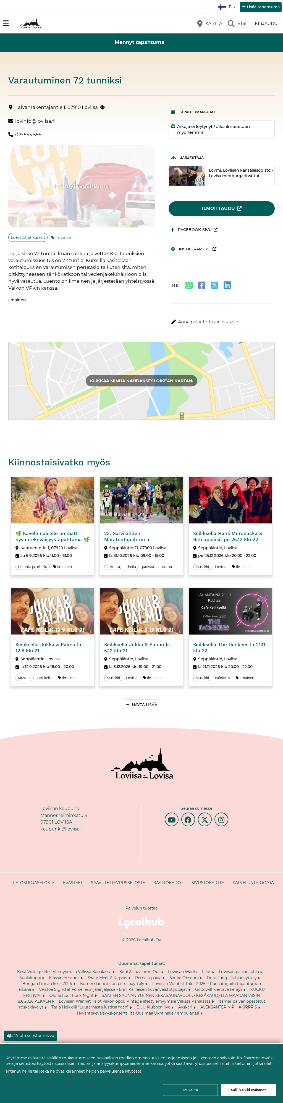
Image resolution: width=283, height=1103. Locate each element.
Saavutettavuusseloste (118, 882)
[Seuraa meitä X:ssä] (205, 819)
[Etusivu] (30, 23)
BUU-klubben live (154, 1007)
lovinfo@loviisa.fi (35, 121)
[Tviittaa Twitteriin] (214, 285)
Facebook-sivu (195, 229)
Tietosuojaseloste (33, 882)
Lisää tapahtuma (263, 6)
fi (232, 5)
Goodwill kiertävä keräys (219, 989)
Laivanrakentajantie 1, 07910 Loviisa (56, 107)
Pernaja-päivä (149, 977)
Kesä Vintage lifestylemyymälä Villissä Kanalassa (64, 971)
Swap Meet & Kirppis (108, 977)
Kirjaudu (266, 23)
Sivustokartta (208, 882)
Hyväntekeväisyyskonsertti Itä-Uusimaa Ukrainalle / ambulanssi (138, 1013)
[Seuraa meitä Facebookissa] (188, 819)
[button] (222, 322)
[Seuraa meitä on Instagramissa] (221, 819)
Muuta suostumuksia (34, 1035)
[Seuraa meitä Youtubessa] (172, 819)
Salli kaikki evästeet (248, 1090)
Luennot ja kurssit (28, 237)
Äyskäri (185, 1007)
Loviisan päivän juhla (239, 971)
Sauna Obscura (184, 977)
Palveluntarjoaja (253, 882)
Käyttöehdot (168, 882)
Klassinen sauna (65, 977)
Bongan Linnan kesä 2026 (47, 983)
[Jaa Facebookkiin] (201, 285)
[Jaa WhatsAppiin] (189, 285)
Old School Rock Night (72, 995)
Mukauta (190, 1090)
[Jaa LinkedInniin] (227, 285)
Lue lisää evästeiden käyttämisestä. (181, 1070)
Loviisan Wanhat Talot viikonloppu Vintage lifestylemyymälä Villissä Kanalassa (135, 1001)
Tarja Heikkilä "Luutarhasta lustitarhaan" (90, 1007)
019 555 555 (28, 134)
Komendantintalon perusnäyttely (112, 983)
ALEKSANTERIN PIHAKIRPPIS (229, 1007)
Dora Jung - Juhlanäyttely (232, 977)
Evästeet (73, 882)
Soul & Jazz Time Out (140, 971)
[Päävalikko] (6, 23)
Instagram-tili (195, 249)
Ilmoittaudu (218, 208)
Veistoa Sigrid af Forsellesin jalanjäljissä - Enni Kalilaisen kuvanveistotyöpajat (113, 989)
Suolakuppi (30, 977)
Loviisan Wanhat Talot (190, 971)
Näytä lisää (144, 704)
